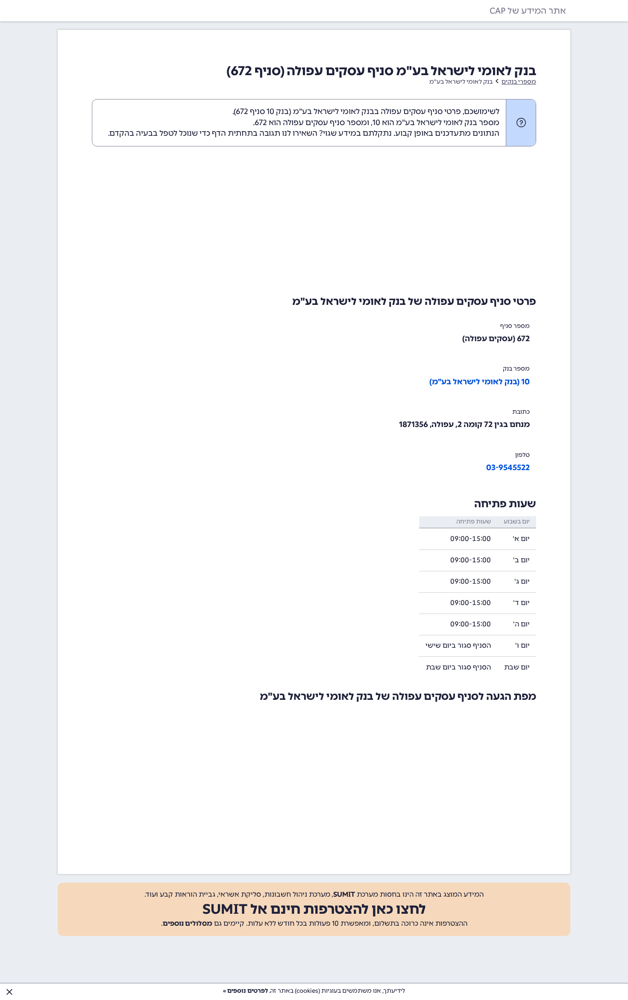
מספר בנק (516, 368)
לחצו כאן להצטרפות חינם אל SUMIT (314, 909)
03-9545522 (508, 467)
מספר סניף (515, 326)
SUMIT (344, 894)
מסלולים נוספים (187, 923)
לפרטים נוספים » (245, 990)
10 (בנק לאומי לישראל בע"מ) (479, 381)
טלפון (522, 455)
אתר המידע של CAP (528, 11)
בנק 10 (278, 111)
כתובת (521, 411)
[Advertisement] (314, 219)
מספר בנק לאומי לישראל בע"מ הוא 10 (436, 122)
